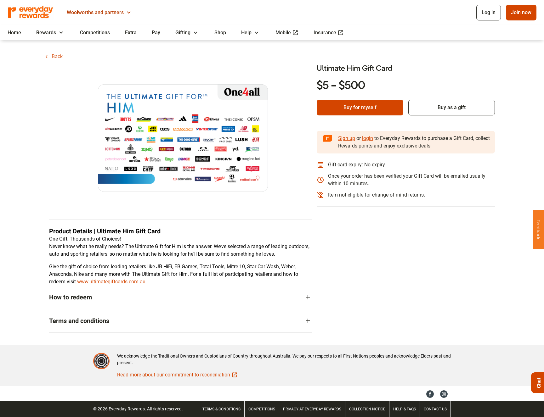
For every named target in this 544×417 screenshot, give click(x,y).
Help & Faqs (404, 409)
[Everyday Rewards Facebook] (430, 393)
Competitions (261, 409)
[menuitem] (14, 32)
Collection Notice (367, 409)
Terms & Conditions (221, 409)
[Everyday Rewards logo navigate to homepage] (31, 12)
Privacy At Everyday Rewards (312, 409)
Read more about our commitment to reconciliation (173, 375)
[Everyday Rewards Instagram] (444, 393)
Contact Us (435, 409)
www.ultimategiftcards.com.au (111, 282)
